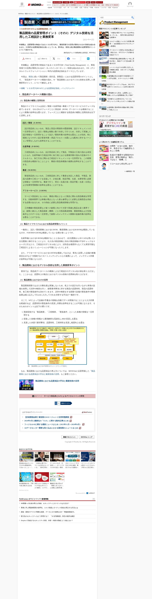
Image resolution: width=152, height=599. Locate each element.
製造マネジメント (30, 13)
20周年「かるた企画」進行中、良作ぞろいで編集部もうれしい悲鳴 (122, 148)
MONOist (21, 13)
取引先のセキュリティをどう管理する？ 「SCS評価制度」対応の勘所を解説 (48, 516)
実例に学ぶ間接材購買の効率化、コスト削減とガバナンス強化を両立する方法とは (49, 508)
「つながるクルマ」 (105, 129)
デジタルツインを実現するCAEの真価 (111, 120)
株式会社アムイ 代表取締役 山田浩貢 (76, 53)
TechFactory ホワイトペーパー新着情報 (33, 499)
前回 (30, 77)
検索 (133, 17)
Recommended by (81, 493)
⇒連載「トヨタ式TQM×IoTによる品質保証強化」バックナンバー (47, 88)
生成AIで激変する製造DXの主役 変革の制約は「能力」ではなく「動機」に (122, 157)
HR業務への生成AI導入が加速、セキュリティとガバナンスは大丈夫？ (45, 503)
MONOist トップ (86, 437)
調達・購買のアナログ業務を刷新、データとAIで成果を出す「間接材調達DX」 (48, 512)
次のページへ (65, 403)
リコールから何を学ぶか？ (121, 164)
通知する (44, 58)
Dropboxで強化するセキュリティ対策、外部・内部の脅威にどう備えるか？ (47, 520)
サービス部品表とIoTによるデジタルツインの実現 (58, 396)
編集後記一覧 (130, 171)
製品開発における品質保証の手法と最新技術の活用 (57, 381)
